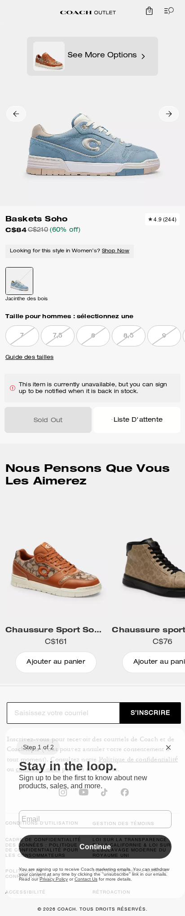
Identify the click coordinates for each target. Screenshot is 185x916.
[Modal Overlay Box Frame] (95, 813)
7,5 (58, 336)
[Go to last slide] (16, 114)
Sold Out (48, 421)
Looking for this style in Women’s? (69, 251)
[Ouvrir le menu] (167, 10)
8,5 (128, 336)
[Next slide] (169, 114)
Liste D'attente (138, 420)
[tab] (88, 13)
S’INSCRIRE (150, 712)
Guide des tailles (29, 357)
